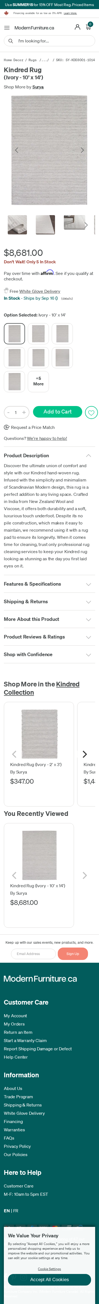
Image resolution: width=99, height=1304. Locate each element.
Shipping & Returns (23, 1105)
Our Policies (16, 1154)
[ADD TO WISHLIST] (91, 412)
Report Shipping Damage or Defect (38, 1048)
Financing (13, 1121)
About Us (13, 1088)
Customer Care (19, 1186)
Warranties (14, 1129)
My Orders (14, 1024)
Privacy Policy (17, 1146)
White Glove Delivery (39, 291)
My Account (15, 1015)
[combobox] (49, 40)
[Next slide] (82, 150)
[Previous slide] (17, 150)
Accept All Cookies (49, 1279)
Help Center (16, 1057)
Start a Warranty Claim (25, 1040)
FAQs (9, 1138)
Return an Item (18, 1032)
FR (15, 1210)
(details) (66, 298)
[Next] (84, 754)
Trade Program (18, 1096)
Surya (38, 87)
